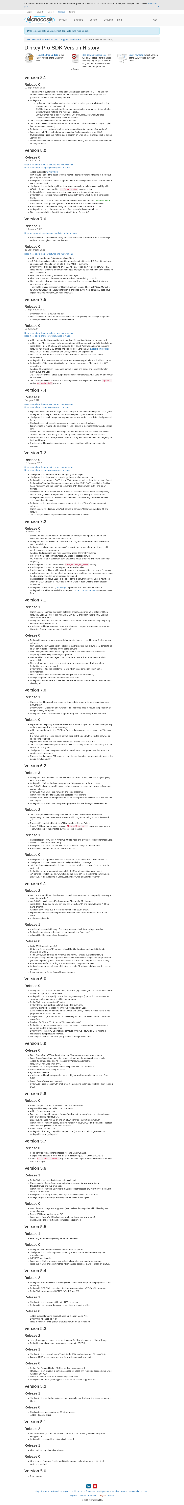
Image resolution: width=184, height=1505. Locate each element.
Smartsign (61, 587)
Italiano (72, 12)
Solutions (79, 20)
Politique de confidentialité (83, 1491)
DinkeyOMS (52, 172)
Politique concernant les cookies (112, 1491)
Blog (119, 20)
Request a (47, 55)
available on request (99, 349)
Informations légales (60, 1491)
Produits (63, 20)
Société (94, 20)
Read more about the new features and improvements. (49, 165)
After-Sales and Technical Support (42, 39)
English (29, 12)
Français (61, 12)
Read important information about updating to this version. (50, 233)
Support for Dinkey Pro (71, 39)
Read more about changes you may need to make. (47, 167)
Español (51, 12)
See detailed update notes (95, 55)
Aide (155, 20)
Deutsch (40, 12)
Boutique (108, 20)
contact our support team (85, 590)
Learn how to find (137, 55)
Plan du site (134, 1491)
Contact (144, 1491)
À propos (45, 1491)
